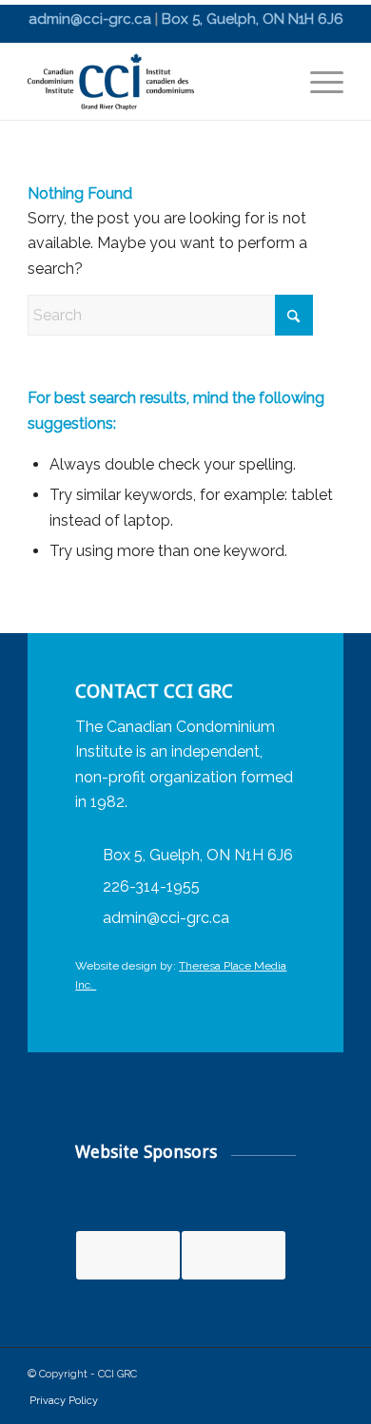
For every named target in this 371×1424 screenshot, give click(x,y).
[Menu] (317, 82)
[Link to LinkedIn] (286, 1376)
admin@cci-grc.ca (90, 19)
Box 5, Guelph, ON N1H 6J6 (252, 19)
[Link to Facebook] (248, 1376)
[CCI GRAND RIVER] (154, 82)
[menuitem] (317, 82)
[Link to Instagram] (324, 1376)
